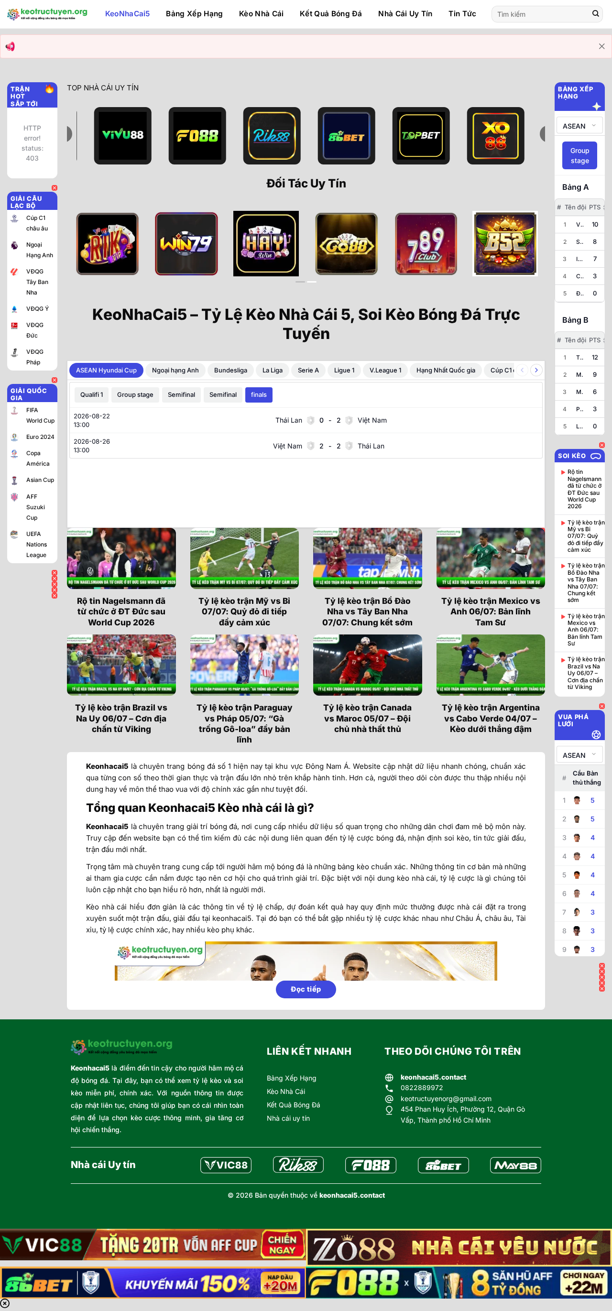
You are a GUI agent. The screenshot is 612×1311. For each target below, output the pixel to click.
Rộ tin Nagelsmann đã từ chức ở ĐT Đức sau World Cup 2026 (121, 611)
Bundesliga (230, 370)
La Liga (272, 370)
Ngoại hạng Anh (175, 370)
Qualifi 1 (91, 394)
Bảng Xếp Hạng (194, 13)
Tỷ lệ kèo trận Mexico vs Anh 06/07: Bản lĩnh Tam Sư (490, 611)
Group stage (135, 394)
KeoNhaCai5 (127, 13)
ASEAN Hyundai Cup (106, 370)
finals (259, 394)
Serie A (308, 370)
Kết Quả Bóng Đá (331, 13)
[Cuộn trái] (522, 370)
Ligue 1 (344, 370)
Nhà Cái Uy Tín (405, 13)
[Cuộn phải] (536, 370)
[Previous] (88, 251)
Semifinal (181, 394)
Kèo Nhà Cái (261, 13)
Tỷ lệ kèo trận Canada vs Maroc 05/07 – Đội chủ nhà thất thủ (367, 718)
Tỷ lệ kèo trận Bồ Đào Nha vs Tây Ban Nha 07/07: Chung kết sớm (367, 611)
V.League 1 (385, 370)
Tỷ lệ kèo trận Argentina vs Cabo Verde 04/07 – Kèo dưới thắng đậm (491, 718)
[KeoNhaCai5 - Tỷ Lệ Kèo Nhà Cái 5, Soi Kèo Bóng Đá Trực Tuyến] (47, 14)
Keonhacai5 (90, 1068)
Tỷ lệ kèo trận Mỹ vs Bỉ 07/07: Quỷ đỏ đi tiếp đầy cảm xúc (244, 611)
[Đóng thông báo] (602, 46)
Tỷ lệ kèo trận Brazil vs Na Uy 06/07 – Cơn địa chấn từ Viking (121, 718)
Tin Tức (462, 13)
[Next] (523, 251)
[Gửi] (596, 14)
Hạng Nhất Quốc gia (445, 370)
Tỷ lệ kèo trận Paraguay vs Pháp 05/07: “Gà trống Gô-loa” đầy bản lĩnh (245, 723)
